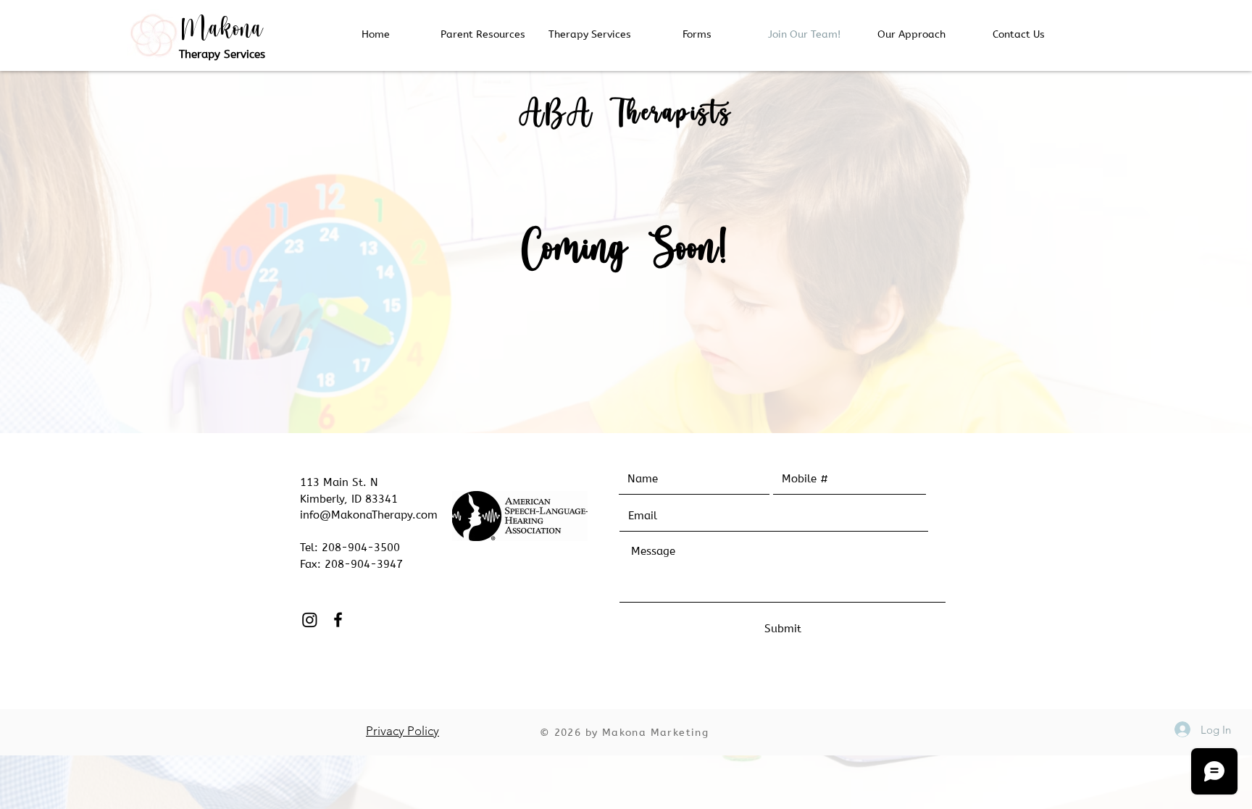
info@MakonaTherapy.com (369, 514)
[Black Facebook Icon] (338, 619)
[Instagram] (310, 619)
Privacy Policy (402, 731)
